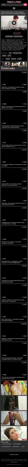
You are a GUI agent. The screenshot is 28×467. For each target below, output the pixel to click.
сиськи (19, 58)
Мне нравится (7, 33)
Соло (9, 55)
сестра (22, 446)
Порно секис (16, 446)
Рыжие (4, 55)
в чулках (14, 58)
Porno (19, 464)
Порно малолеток (6, 446)
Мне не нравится (10, 33)
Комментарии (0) (18, 36)
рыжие (7, 58)
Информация (9, 36)
